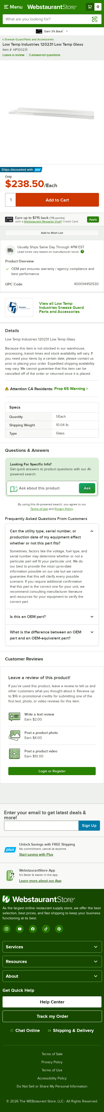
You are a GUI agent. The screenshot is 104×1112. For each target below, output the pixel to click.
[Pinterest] (59, 929)
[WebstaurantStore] (52, 899)
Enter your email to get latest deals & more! (45, 815)
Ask (87, 488)
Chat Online (27, 1030)
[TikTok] (46, 929)
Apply (94, 220)
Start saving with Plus (36, 854)
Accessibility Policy (52, 1078)
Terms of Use (39, 509)
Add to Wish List (52, 233)
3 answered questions (44, 55)
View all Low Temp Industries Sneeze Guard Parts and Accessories (61, 307)
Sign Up (89, 825)
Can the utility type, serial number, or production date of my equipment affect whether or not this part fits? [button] (45, 537)
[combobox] (52, 19)
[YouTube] (20, 929)
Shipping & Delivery (73, 1030)
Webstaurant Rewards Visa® (43, 221)
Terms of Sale (52, 1054)
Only (8, 177)
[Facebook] (33, 929)
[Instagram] (7, 929)
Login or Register (52, 771)
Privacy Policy (64, 509)
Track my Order (52, 1016)
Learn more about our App (40, 881)
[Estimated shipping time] (82, 251)
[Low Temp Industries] (19, 307)
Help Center (52, 1001)
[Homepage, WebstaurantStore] (52, 7)
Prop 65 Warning (69, 388)
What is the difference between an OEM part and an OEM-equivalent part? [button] (45, 635)
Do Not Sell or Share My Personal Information (52, 1086)
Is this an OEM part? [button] (28, 616)
